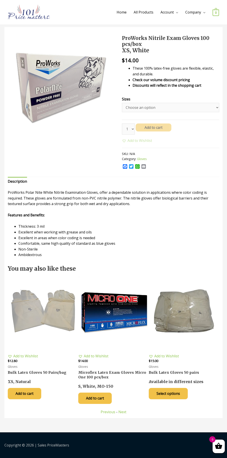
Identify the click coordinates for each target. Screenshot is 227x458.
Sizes (126, 99)
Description (17, 181)
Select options (168, 393)
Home (122, 12)
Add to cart (153, 127)
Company (193, 12)
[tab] (17, 181)
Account (167, 12)
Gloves (142, 159)
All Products (143, 12)
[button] (137, 141)
